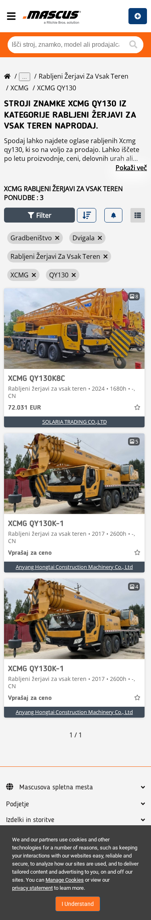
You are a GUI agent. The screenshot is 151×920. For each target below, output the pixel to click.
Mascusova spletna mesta (56, 787)
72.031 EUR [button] (24, 408)
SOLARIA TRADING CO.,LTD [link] (74, 421)
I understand (78, 904)
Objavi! (137, 16)
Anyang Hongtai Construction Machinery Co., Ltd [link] (74, 566)
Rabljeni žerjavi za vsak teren (83, 76)
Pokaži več (131, 167)
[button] (39, 215)
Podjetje (17, 804)
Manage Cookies (65, 880)
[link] (74, 328)
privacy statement (32, 888)
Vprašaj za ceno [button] (30, 553)
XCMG (19, 87)
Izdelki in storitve (30, 820)
